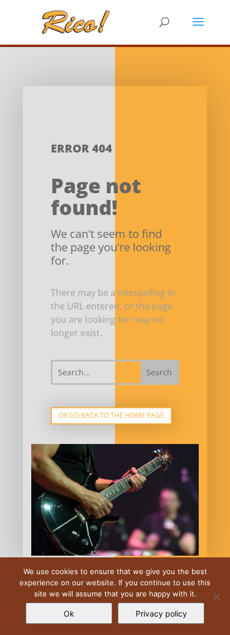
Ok (69, 613)
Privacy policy (161, 613)
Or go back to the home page (111, 415)
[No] (216, 596)
